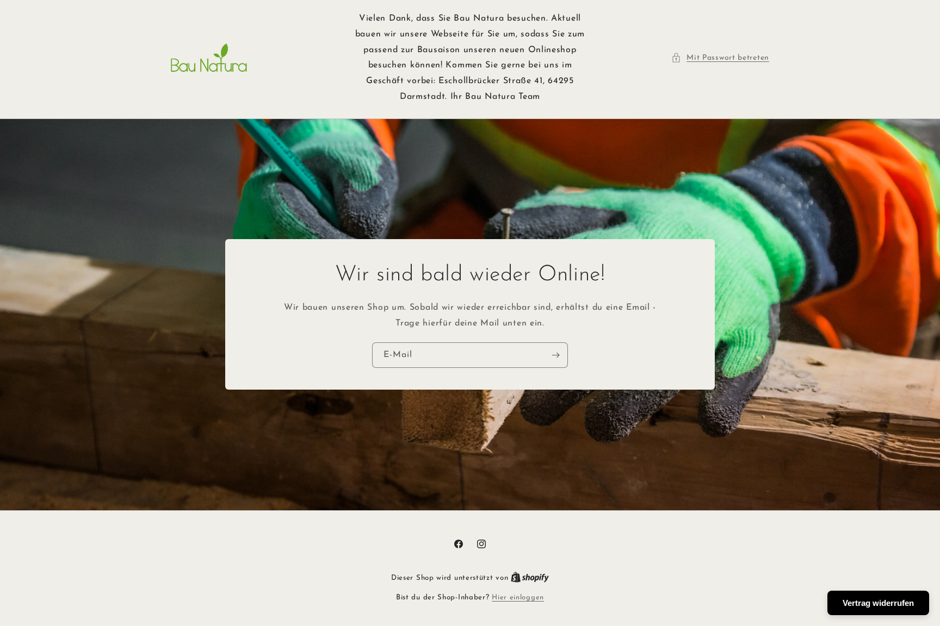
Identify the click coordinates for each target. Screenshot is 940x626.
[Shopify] (530, 577)
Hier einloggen (518, 597)
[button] (720, 58)
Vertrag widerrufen (878, 603)
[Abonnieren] (555, 355)
